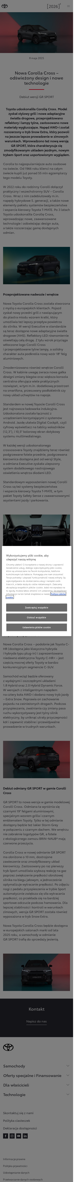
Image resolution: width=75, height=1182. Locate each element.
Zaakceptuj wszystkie (36, 607)
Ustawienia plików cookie (36, 627)
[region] (36, 591)
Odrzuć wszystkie (36, 617)
